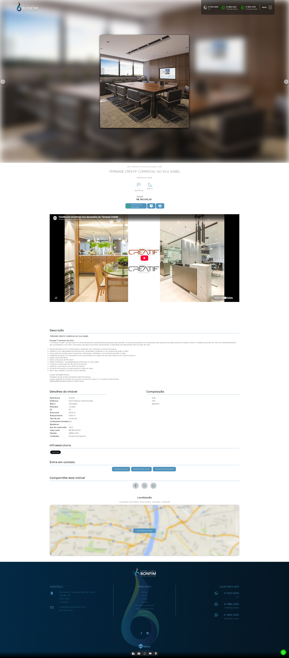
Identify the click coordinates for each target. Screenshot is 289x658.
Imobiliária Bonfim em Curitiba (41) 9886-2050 (144, 572)
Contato (144, 615)
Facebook (136, 486)
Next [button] (286, 81)
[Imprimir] (160, 206)
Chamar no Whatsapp (164, 469)
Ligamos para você (141, 469)
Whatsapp (153, 486)
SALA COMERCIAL (152, 167)
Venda (144, 595)
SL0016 (160, 167)
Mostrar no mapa (144, 531)
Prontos (144, 602)
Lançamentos (136, 167)
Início (129, 167)
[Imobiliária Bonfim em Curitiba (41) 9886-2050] (27, 6)
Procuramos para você (144, 605)
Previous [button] (3, 81)
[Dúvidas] (151, 206)
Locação (144, 599)
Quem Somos (144, 612)
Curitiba (144, 167)
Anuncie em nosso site (144, 608)
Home (144, 592)
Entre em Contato (66, 610)
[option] (144, 81)
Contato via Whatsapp (136, 206)
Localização (64, 602)
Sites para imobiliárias (144, 650)
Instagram (147, 633)
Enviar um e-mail (121, 469)
